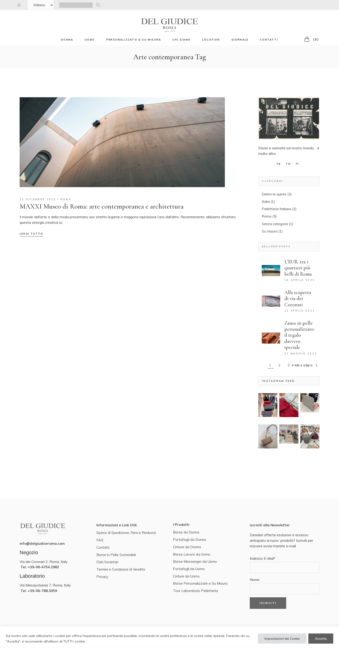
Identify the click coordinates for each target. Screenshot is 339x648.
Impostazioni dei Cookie (282, 638)
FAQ (99, 540)
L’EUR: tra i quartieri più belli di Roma (298, 268)
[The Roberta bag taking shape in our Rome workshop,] (309, 436)
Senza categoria (275, 224)
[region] (169, 637)
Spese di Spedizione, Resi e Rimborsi (126, 532)
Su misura (269, 231)
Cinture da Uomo (186, 576)
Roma (65, 199)
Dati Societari (107, 562)
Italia (266, 201)
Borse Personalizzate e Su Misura (200, 583)
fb (279, 163)
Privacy (102, 576)
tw (288, 163)
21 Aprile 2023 (299, 310)
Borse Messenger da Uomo (195, 561)
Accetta (321, 638)
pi (297, 163)
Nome (254, 579)
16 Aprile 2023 (299, 280)
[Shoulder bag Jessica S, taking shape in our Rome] (288, 405)
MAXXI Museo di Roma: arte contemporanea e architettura (102, 206)
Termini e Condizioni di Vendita (120, 569)
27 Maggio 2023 (300, 353)
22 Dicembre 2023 (38, 199)
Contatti (103, 547)
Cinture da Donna (187, 547)
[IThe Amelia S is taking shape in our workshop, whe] (267, 405)
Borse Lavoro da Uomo (191, 554)
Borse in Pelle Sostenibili (116, 555)
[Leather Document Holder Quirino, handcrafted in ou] (309, 402)
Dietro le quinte (274, 194)
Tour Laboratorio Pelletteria (195, 591)
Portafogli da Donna (189, 539)
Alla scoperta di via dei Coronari (297, 298)
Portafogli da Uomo (189, 569)
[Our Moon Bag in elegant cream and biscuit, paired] (267, 436)
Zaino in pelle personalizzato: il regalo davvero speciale (299, 335)
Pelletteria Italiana (276, 209)
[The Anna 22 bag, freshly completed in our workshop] (288, 434)
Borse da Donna (186, 532)
